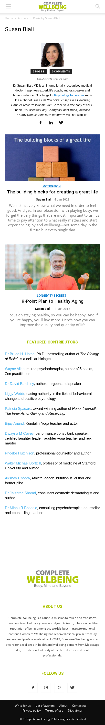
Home (9, 18)
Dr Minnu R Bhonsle (21, 508)
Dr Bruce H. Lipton (19, 354)
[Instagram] (46, 688)
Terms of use (54, 710)
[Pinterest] (59, 688)
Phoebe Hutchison (19, 453)
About (63, 706)
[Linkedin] (53, 123)
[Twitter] (63, 123)
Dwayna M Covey (19, 433)
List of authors (45, 706)
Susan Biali (43, 199)
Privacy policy (31, 710)
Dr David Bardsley (19, 384)
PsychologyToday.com (69, 95)
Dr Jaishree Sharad (20, 493)
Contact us (79, 706)
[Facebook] (42, 123)
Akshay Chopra (17, 478)
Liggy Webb (14, 394)
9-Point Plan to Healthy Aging (53, 301)
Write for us (23, 706)
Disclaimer (75, 710)
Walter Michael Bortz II (23, 463)
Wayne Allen (14, 369)
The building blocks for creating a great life (52, 192)
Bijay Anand (14, 423)
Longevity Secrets (51, 295)
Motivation (51, 186)
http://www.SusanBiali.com (52, 79)
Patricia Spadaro (18, 408)
